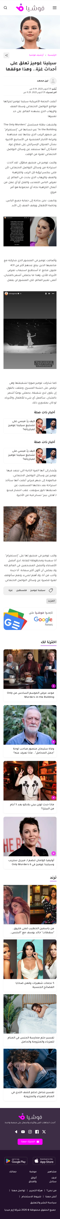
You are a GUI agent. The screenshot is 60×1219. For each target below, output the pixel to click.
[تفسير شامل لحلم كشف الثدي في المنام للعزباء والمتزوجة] (30, 1068)
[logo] (30, 7)
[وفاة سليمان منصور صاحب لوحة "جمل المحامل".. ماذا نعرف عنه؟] (30, 725)
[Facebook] (37, 1132)
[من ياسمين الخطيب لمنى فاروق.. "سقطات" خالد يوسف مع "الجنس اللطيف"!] (30, 904)
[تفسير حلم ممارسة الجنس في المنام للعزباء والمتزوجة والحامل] (30, 1014)
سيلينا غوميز (37, 590)
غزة (11, 590)
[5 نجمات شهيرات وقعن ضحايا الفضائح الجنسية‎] (30, 959)
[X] (44, 1132)
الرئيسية (52, 55)
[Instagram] (30, 1132)
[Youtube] (23, 1132)
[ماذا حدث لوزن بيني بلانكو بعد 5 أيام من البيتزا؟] (30, 780)
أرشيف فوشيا (36, 55)
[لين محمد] (53, 81)
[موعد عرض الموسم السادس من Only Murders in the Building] (30, 669)
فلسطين (21, 590)
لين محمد (42, 81)
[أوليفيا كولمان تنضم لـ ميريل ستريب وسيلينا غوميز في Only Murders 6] (30, 836)
